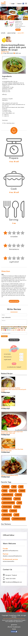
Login (13, 3)
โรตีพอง (5, 510)
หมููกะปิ (21, 486)
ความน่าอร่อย (7, 354)
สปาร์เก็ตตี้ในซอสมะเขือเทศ (19, 518)
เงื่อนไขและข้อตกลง (20, 618)
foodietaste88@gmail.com (14, 582)
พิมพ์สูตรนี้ (19, 367)
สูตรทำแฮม (17, 498)
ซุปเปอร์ (17, 514)
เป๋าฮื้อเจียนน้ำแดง (7, 498)
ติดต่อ (14, 629)
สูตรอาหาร (14, 625)
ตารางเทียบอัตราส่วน (11, 367)
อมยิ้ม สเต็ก (13, 490)
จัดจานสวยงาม (7, 357)
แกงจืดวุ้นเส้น (6, 518)
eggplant (22, 490)
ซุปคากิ (19, 502)
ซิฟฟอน (5, 490)
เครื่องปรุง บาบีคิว (7, 514)
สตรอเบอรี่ (19, 494)
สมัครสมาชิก (8, 317)
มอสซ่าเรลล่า (6, 486)
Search (19, 3)
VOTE (14, 364)
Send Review (14, 340)
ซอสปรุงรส (17, 506)
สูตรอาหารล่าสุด (11, 33)
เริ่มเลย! (18, 30)
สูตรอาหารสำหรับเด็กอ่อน (8, 502)
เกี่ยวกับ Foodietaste (14, 627)
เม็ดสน (14, 486)
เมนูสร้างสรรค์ (7, 359)
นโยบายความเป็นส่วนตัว (9, 618)
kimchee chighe (7, 506)
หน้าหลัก (3, 33)
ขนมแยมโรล (13, 510)
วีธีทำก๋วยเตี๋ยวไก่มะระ (8, 494)
